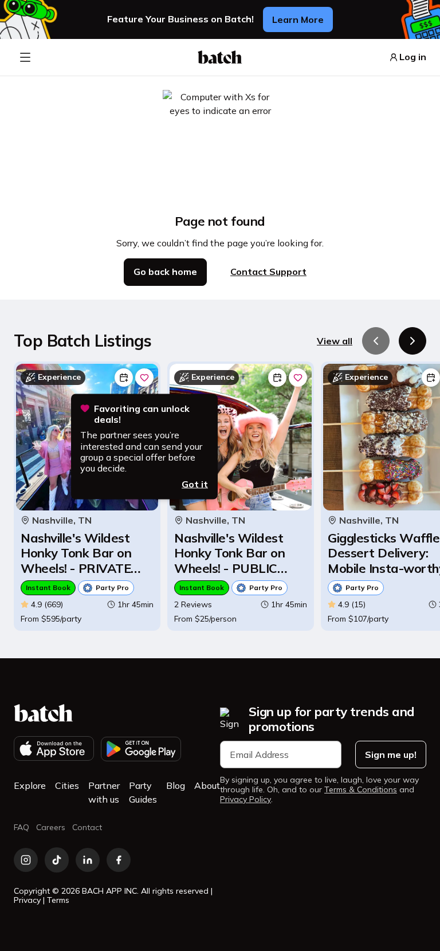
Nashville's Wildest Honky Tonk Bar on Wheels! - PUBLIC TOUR (229, 553)
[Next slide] (412, 341)
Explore (30, 785)
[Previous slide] (376, 341)
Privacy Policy (245, 799)
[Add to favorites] (144, 377)
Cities (67, 785)
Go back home (165, 271)
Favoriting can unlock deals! (142, 414)
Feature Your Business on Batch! (180, 19)
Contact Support (268, 271)
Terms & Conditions (360, 790)
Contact (87, 827)
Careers (50, 827)
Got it (195, 484)
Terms (58, 900)
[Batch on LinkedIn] (88, 860)
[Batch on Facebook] (119, 860)
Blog (175, 785)
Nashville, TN (62, 520)
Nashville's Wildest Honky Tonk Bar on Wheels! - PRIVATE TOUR (76, 553)
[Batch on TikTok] (57, 860)
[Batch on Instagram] (26, 860)
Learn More (298, 19)
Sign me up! (391, 754)
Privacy (27, 900)
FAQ (21, 827)
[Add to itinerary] (124, 377)
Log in (412, 57)
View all (334, 341)
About (207, 785)
